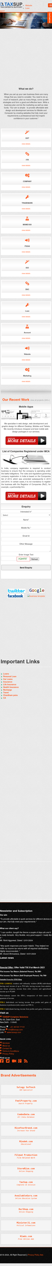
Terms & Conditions (10, 1051)
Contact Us (7, 1048)
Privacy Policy (8, 1053)
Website (28, 5)
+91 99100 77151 (17, 1026)
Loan (27, 8)
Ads (41, 1254)
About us (6, 1045)
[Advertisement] (26, 59)
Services (6, 1043)
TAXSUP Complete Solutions (15, 1016)
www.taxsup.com (13, 1032)
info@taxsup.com (15, 1029)
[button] (26, 1061)
